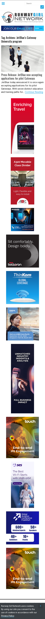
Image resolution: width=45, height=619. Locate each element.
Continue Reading (34, 92)
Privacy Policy (7, 615)
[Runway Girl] (22, 22)
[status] (40, 606)
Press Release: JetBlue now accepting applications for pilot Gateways (21, 76)
